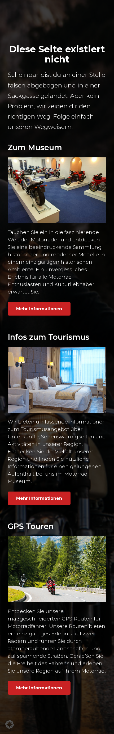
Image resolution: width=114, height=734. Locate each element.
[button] (9, 724)
